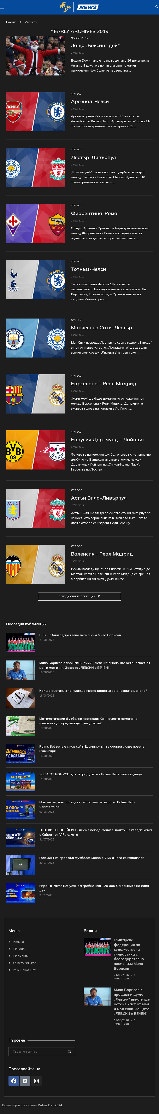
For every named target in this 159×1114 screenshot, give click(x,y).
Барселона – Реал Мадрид (103, 383)
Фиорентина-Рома (94, 213)
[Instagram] (36, 1081)
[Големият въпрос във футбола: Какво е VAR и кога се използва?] (20, 865)
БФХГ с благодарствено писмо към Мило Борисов (80, 635)
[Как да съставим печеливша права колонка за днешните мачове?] (20, 698)
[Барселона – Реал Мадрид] (35, 393)
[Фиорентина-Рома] (35, 223)
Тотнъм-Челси (88, 269)
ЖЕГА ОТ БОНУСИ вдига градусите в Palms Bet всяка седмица (90, 774)
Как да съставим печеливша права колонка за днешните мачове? (93, 690)
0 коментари (125, 976)
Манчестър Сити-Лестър (101, 327)
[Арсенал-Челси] (35, 111)
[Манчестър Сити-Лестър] (35, 338)
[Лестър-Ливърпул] (35, 167)
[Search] (157, 7)
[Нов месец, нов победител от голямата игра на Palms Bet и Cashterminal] (20, 809)
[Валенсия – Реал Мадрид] (35, 564)
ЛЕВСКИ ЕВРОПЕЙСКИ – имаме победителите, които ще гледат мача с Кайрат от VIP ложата (95, 832)
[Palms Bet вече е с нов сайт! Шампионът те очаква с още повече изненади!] (20, 753)
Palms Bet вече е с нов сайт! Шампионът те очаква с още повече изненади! (91, 748)
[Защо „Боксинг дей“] (35, 55)
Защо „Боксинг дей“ (95, 45)
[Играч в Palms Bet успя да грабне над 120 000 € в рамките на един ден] (20, 893)
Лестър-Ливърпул (93, 157)
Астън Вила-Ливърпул (99, 498)
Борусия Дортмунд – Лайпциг (108, 439)
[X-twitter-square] (25, 1081)
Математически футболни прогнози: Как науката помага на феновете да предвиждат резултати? (88, 720)
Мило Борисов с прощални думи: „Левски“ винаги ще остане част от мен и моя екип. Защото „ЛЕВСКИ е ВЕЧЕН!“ (94, 665)
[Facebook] (13, 1081)
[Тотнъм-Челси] (35, 279)
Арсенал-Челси (90, 101)
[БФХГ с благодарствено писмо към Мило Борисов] (20, 642)
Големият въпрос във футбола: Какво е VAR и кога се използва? (91, 858)
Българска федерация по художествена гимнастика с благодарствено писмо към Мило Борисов (129, 954)
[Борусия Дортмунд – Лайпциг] (35, 449)
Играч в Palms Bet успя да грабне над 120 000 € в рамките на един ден (94, 888)
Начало (11, 22)
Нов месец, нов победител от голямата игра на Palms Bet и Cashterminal (87, 804)
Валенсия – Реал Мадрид (102, 554)
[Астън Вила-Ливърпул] (35, 508)
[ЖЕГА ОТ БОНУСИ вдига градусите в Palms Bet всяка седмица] (20, 781)
